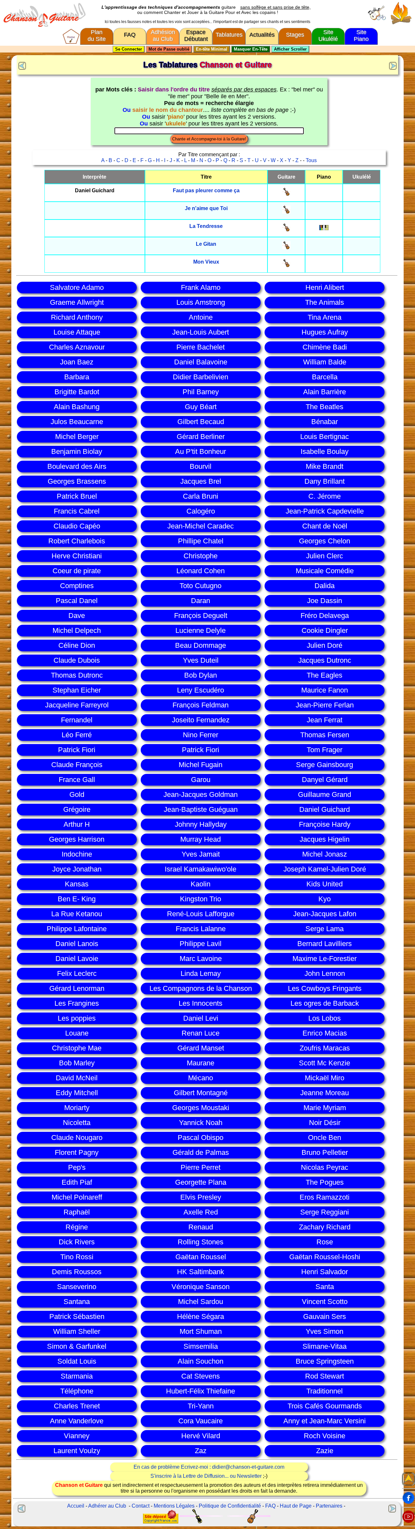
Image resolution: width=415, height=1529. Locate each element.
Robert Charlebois (76, 541)
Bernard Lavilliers (324, 944)
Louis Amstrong (200, 302)
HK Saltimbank (200, 1272)
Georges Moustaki (200, 1108)
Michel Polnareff (77, 1197)
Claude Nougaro (76, 1137)
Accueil (75, 1506)
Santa (324, 1287)
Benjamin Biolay (76, 451)
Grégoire (76, 809)
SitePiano (361, 35)
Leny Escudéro (200, 690)
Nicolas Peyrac (324, 1167)
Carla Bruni (200, 496)
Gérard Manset (200, 1048)
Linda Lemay (201, 973)
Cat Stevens (200, 1376)
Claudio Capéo (76, 526)
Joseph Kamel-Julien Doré (324, 869)
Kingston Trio (200, 899)
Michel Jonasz (324, 854)
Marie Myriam (324, 1108)
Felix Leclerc (77, 973)
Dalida (324, 586)
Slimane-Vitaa (324, 1346)
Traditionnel (324, 1391)
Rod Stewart (324, 1376)
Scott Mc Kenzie (324, 1063)
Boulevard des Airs (76, 466)
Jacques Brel (200, 481)
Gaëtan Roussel (200, 1257)
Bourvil (200, 466)
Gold (76, 794)
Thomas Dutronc (77, 675)
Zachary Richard (324, 1227)
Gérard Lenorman (76, 988)
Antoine (201, 317)
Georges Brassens (77, 481)
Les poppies (77, 1018)
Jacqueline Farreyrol (77, 705)
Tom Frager (324, 750)
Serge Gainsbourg (324, 765)
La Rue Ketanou (76, 914)
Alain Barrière (324, 392)
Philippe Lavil (200, 944)
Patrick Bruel (77, 496)
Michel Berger (77, 437)
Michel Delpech (77, 630)
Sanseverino (76, 1287)
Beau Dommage (200, 645)
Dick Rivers (77, 1242)
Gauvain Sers (324, 1316)
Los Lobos (324, 1018)
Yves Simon (324, 1331)
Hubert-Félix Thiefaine (200, 1391)
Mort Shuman (201, 1331)
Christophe (201, 556)
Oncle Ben (324, 1137)
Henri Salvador (324, 1272)
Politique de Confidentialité (230, 1506)
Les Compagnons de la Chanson (200, 988)
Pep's (77, 1167)
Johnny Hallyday (201, 824)
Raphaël (77, 1212)
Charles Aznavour (77, 347)
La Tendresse (206, 226)
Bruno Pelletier (325, 1152)
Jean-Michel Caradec (200, 526)
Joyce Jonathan (76, 869)
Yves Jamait (201, 854)
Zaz (201, 1451)
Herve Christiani (77, 556)
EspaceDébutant (196, 35)
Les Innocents (200, 1003)
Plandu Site (97, 35)
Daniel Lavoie (76, 958)
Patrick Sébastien (76, 1316)
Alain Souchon (200, 1361)
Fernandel (76, 720)
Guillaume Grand (324, 794)
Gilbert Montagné (201, 1093)
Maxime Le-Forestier (324, 958)
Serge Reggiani (324, 1212)
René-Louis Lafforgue (200, 914)
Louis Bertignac (324, 437)
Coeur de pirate (77, 571)
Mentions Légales (174, 1506)
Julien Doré (324, 645)
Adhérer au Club (107, 1506)
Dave (76, 615)
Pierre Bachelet (200, 347)
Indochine (77, 854)
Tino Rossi (76, 1257)
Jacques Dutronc (324, 660)
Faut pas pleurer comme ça (206, 190)
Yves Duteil (201, 660)
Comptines (77, 586)
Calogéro (200, 511)
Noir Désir (324, 1123)
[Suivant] (393, 65)
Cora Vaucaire (200, 1421)
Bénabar (324, 422)
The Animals (324, 302)
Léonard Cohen (200, 571)
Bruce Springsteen (325, 1361)
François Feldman (200, 705)
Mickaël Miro (324, 1078)
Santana (77, 1302)
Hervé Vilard (200, 1436)
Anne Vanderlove (76, 1421)
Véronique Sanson (201, 1287)
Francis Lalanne (201, 929)
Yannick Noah (200, 1123)
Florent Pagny (77, 1152)
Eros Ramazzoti (325, 1197)
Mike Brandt (324, 466)
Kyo (324, 899)
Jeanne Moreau (324, 1093)
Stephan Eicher (77, 690)
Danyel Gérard (325, 780)
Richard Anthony (77, 317)
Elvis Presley (200, 1197)
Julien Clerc (324, 556)
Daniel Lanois (76, 944)
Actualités (262, 34)
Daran (200, 601)
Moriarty (76, 1108)
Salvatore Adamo (77, 287)
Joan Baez (76, 362)
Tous (311, 160)
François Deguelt (200, 615)
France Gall (77, 780)
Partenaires (329, 1506)
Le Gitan (206, 244)
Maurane (200, 1063)
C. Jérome (324, 496)
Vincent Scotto (325, 1302)
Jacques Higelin (325, 839)
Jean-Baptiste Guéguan (201, 809)
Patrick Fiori (76, 750)
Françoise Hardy (324, 824)
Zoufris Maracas (325, 1048)
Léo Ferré (77, 735)
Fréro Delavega (325, 615)
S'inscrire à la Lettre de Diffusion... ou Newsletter (206, 1476)
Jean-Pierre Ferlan (325, 705)
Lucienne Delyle (200, 630)
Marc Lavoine (201, 958)
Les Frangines (76, 1003)
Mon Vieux (206, 262)
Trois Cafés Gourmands (325, 1406)
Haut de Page (296, 1506)
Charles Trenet (77, 1406)
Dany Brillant (324, 481)
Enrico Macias (324, 1033)
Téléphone (76, 1391)
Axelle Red (201, 1212)
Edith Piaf (77, 1182)
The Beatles (324, 407)
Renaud (200, 1227)
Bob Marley (77, 1063)
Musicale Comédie (325, 571)
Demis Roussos (76, 1272)
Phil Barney (201, 392)
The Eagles (324, 675)
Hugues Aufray (325, 332)
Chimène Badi (324, 347)
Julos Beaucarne (77, 422)
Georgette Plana (200, 1182)
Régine (76, 1227)
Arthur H (77, 824)
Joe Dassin (324, 601)
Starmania (77, 1376)
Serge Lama (324, 929)
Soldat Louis (76, 1361)
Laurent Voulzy (76, 1451)
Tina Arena (324, 317)
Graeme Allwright (77, 302)
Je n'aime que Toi (206, 208)
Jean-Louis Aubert (200, 332)
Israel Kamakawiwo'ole (200, 869)
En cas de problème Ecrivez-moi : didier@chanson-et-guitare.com (209, 1467)
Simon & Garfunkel (76, 1346)
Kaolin (200, 884)
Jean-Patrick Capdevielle (325, 511)
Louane (77, 1033)
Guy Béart (201, 407)
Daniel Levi (200, 1018)
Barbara (76, 377)
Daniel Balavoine (200, 362)
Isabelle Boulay (325, 451)
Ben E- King (77, 899)
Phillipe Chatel (200, 541)
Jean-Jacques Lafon (324, 914)
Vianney (76, 1436)
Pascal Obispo (200, 1137)
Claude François (76, 765)
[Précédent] (21, 65)
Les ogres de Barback (324, 1003)
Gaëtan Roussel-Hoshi (324, 1257)
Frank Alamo (200, 287)
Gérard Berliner (201, 437)
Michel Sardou (200, 1302)
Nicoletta (76, 1123)
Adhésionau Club (163, 35)
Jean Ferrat (324, 720)
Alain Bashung (77, 407)
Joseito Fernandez (201, 720)
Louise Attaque (76, 332)
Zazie (324, 1451)
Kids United (324, 884)
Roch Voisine (324, 1436)
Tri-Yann (201, 1406)
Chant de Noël (324, 526)
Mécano (200, 1078)
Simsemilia (201, 1346)
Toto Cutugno (200, 586)
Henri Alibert (324, 287)
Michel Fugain (200, 765)
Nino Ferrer (200, 735)
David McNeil (77, 1078)
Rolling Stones (200, 1242)
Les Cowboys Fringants (325, 988)
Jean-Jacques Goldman (200, 794)
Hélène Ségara (200, 1316)
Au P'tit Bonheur (200, 451)
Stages (295, 34)
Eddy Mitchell (77, 1093)
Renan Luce (200, 1033)
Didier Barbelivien (200, 377)
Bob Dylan (200, 675)
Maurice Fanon (324, 690)
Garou (200, 780)
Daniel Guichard (324, 809)
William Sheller (76, 1331)
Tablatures (229, 34)
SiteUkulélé (328, 35)
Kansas (77, 884)
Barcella (325, 377)
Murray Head (200, 839)
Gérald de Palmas (200, 1152)
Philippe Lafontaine (77, 929)
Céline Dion (76, 645)
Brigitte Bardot (76, 392)
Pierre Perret (200, 1167)
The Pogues (325, 1182)
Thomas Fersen (324, 735)
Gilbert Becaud (200, 422)
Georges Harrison (76, 839)
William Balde (324, 362)
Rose (324, 1242)
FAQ (130, 34)
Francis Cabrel (77, 511)
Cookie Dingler (325, 630)
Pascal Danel (77, 601)
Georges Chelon (324, 541)
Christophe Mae (76, 1048)
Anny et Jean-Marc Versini (324, 1421)
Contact (140, 1506)
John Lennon (324, 973)
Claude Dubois (76, 660)
